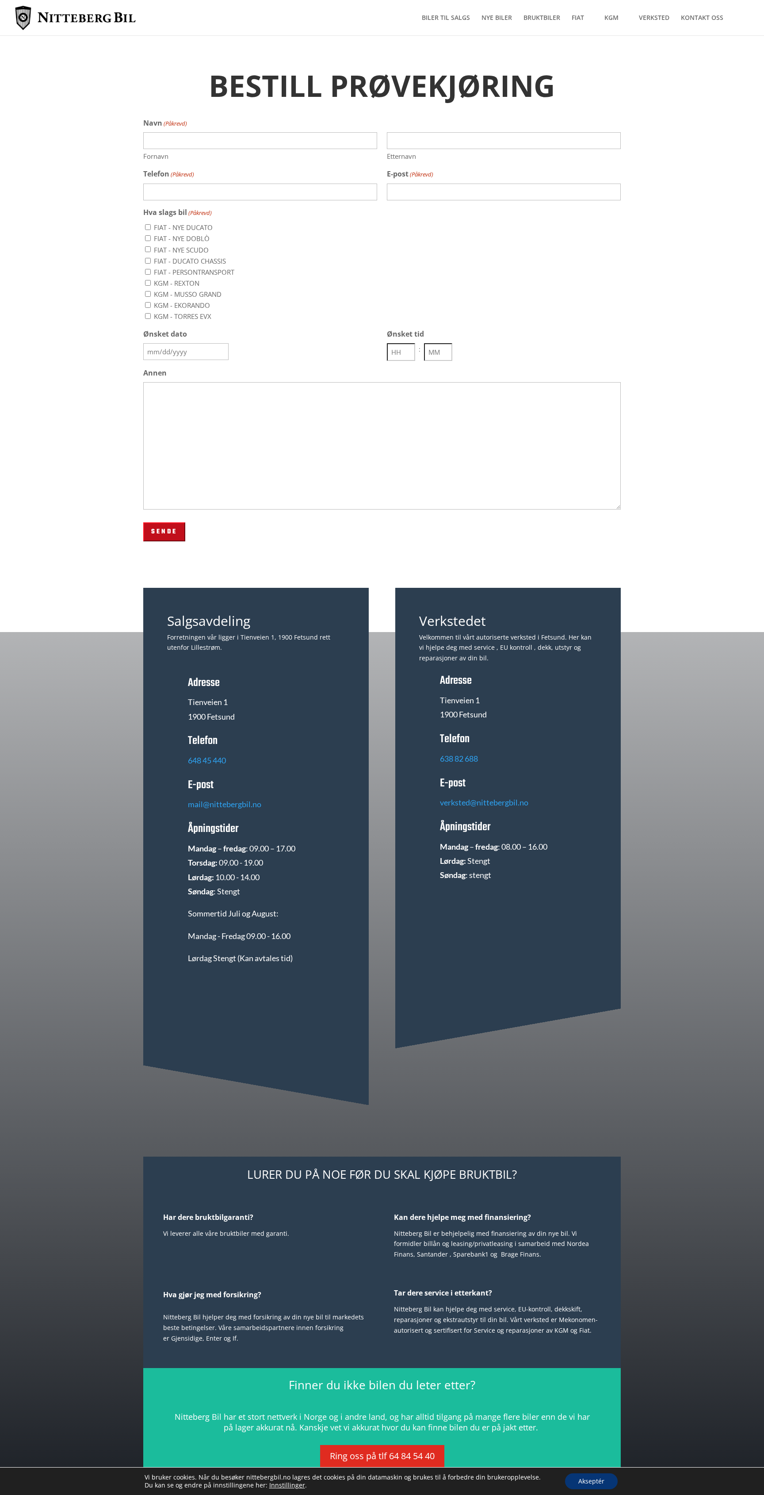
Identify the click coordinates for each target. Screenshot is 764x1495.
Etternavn (401, 156)
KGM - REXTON (176, 283)
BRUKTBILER (541, 18)
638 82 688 (459, 758)
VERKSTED (654, 18)
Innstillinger (287, 1485)
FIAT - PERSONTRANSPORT (194, 272)
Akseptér (591, 1481)
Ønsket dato (165, 334)
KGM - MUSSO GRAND (188, 294)
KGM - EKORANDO (182, 305)
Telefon (168, 174)
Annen (155, 373)
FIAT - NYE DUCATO (183, 227)
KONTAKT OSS (702, 18)
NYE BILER (496, 18)
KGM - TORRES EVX (182, 316)
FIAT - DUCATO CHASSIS (190, 261)
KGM (611, 18)
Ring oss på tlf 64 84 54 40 (382, 1456)
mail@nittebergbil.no (224, 804)
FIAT (578, 18)
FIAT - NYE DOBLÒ (182, 238)
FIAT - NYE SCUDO (181, 249)
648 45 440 (207, 760)
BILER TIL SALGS (446, 18)
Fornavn (155, 156)
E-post (410, 174)
